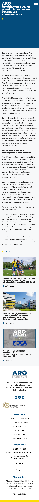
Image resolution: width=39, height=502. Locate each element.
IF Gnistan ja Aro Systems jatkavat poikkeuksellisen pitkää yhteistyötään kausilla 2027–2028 (19, 280)
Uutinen (6, 19)
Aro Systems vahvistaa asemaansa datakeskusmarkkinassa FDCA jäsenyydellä (17, 353)
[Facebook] (16, 397)
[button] (3, 498)
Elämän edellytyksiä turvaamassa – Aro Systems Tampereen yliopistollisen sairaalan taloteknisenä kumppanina (19, 316)
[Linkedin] (23, 397)
